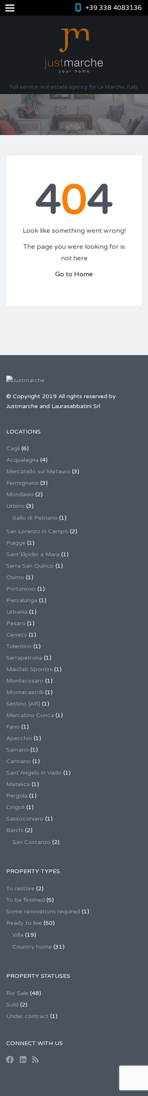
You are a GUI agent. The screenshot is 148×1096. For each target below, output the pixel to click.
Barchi (14, 830)
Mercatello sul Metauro (38, 471)
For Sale (17, 993)
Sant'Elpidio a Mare (33, 554)
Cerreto (16, 634)
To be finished (25, 900)
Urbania (17, 611)
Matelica (18, 784)
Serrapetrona (24, 657)
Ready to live (24, 922)
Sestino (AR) (23, 703)
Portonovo (21, 588)
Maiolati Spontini (29, 669)
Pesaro (15, 623)
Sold (12, 1004)
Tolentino (19, 646)
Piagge (15, 542)
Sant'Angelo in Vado (34, 772)
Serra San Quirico (30, 565)
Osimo (15, 577)
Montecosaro (25, 680)
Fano (13, 726)
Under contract (27, 1016)
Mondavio (20, 494)
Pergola (17, 795)
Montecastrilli (25, 692)
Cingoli (15, 807)
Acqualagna (22, 459)
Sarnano (17, 749)
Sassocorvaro (25, 818)
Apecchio (19, 738)
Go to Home (74, 274)
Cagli (13, 448)
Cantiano (18, 761)
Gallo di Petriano (35, 517)
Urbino (15, 505)
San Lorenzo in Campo (37, 531)
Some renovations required (43, 911)
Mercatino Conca (30, 715)
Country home (32, 946)
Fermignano (22, 482)
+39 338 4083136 (114, 8)
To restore (20, 888)
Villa (17, 934)
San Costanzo (31, 842)
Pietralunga (21, 600)
